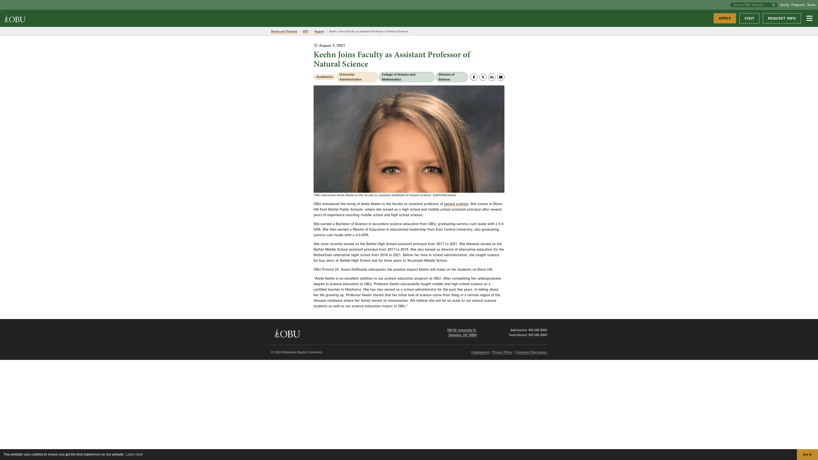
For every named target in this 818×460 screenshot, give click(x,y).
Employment (480, 352)
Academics (324, 77)
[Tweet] (483, 77)
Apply (725, 18)
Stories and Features (284, 31)
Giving (784, 5)
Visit (749, 18)
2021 (306, 31)
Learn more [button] (134, 454)
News (811, 5)
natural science (456, 204)
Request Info (782, 18)
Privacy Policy (502, 352)
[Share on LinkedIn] (492, 77)
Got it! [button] (807, 454)
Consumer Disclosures (531, 352)
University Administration (350, 77)
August (319, 31)
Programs (798, 5)
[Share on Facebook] (474, 77)
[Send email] (501, 77)
